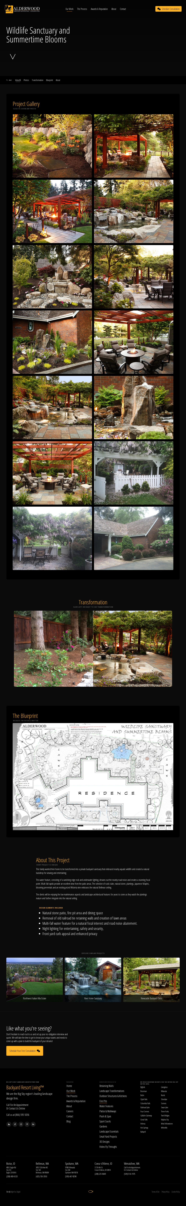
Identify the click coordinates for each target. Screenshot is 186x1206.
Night (12, 1192)
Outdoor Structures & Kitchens (113, 1096)
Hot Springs (144, 1127)
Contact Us (13, 1108)
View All (18, 80)
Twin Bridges (165, 1115)
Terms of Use (155, 1192)
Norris (163, 1095)
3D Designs (104, 1141)
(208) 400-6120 (11, 1176)
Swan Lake (164, 1107)
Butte (142, 1095)
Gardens (103, 1126)
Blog (68, 1121)
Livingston (164, 1087)
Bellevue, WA (42, 1164)
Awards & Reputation (99, 9)
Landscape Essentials (109, 1131)
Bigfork (142, 1087)
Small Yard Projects (108, 1136)
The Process (82, 9)
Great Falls (143, 1119)
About (113, 9)
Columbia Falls (145, 1103)
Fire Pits (103, 1101)
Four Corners (144, 1111)
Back (10, 80)
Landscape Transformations (111, 1091)
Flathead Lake (145, 1107)
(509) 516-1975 (129, 1174)
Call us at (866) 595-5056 (17, 1115)
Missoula (164, 1091)
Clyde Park (143, 1099)
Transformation (37, 80)
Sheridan (164, 1099)
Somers (163, 1103)
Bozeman (143, 1091)
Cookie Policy (176, 1192)
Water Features (106, 1106)
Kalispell (143, 1131)
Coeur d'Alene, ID (103, 1164)
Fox (15, 1192)
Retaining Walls (106, 1086)
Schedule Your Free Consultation (22, 1051)
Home (69, 1086)
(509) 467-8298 (70, 1176)
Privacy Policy (165, 1192)
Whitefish (164, 1127)
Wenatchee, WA (131, 1164)
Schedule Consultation (171, 9)
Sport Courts (105, 1121)
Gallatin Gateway (146, 1115)
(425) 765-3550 (41, 1176)
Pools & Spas (105, 1116)
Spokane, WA (71, 1164)
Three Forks (165, 1111)
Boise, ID (10, 1164)
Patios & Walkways (107, 1111)
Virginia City (165, 1119)
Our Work (69, 9)
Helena (142, 1123)
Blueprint (49, 80)
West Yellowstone (167, 1123)
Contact (123, 9)
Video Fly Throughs (108, 1146)
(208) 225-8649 (100, 1174)
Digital (18, 1192)
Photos (26, 80)
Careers (69, 1111)
